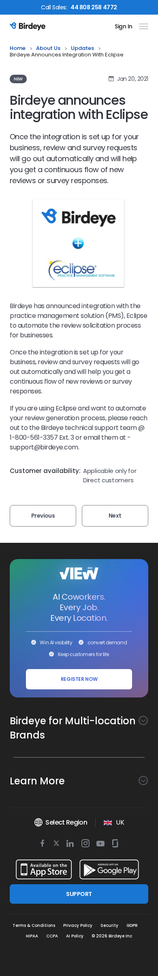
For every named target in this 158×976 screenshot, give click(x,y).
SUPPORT (79, 894)
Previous (43, 516)
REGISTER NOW (79, 679)
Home (18, 48)
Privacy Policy (77, 925)
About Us (48, 48)
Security (109, 925)
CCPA (52, 936)
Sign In (123, 26)
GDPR (132, 925)
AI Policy (74, 936)
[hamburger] (142, 26)
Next (115, 516)
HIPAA (32, 936)
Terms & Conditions (34, 925)
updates (82, 48)
